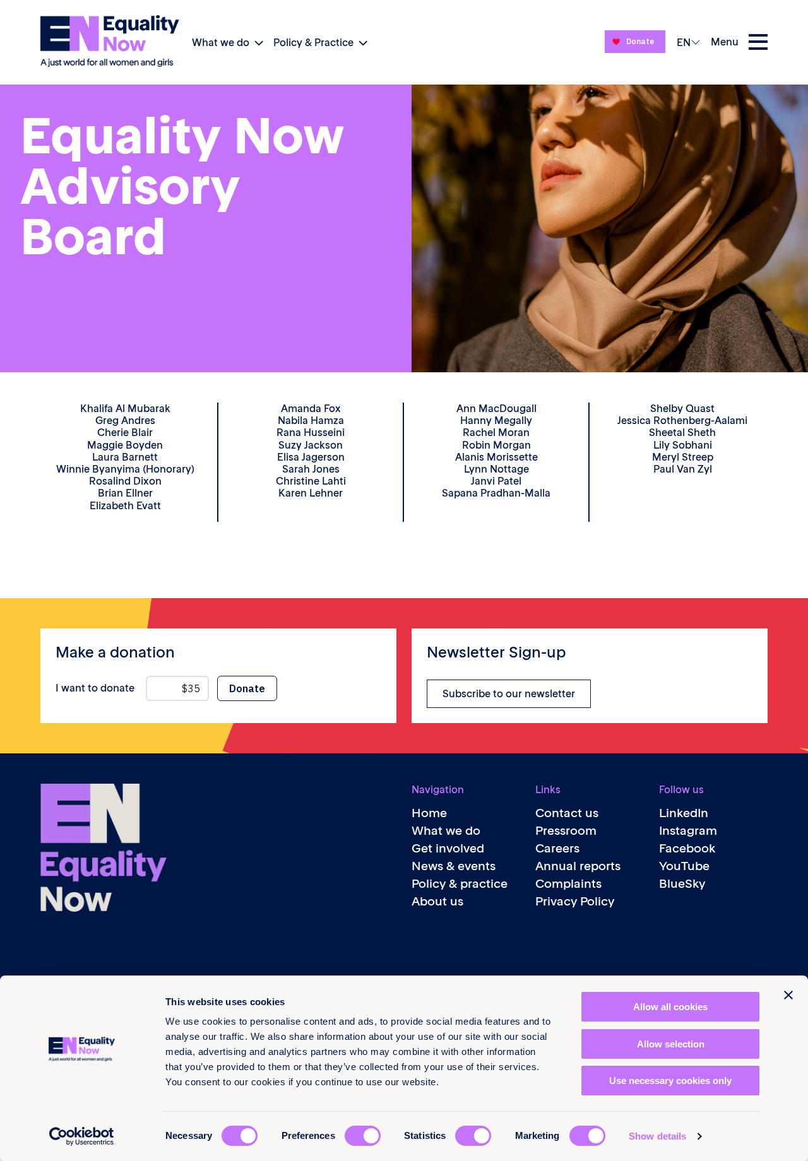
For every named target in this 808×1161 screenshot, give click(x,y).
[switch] (363, 1136)
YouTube (684, 866)
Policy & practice (460, 883)
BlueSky (682, 883)
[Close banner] (788, 995)
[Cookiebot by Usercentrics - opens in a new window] (82, 1136)
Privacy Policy (574, 901)
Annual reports (578, 866)
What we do (220, 42)
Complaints (568, 883)
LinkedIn (683, 813)
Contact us (566, 813)
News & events (454, 866)
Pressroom (566, 830)
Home (429, 813)
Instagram (688, 830)
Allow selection (670, 1044)
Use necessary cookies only (670, 1080)
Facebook (687, 848)
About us (437, 901)
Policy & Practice (313, 42)
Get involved (448, 848)
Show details (657, 1136)
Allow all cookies (670, 1006)
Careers (557, 848)
